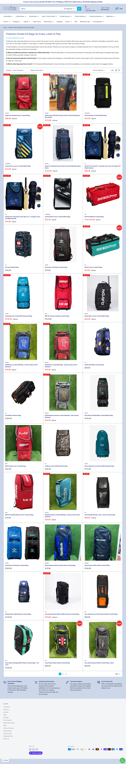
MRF (46, 313)
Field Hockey (48, 21)
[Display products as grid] (116, 70)
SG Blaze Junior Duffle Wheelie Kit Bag (56, 466)
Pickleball (16, 21)
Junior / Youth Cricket (48, 16)
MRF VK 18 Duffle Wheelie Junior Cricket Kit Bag (19, 515)
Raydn (7, 113)
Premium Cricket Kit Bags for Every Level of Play (21, 27)
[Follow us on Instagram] (33, 749)
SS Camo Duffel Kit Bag (12, 267)
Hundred (87, 113)
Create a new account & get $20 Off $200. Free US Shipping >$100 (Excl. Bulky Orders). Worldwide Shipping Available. (63, 2)
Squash (26, 21)
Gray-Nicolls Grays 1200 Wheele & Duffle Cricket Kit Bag (101, 614)
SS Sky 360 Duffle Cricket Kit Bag (94, 364)
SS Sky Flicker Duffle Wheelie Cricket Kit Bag (18, 614)
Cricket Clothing (80, 16)
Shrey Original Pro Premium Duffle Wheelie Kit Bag (99, 466)
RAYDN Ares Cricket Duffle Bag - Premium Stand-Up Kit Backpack (61, 365)
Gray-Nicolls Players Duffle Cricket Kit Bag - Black (99, 663)
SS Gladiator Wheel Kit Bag (13, 415)
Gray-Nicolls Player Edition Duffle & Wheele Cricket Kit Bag (62, 614)
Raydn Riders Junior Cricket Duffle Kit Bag (97, 316)
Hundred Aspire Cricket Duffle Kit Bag (95, 115)
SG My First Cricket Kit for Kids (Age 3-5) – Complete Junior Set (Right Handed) (22, 217)
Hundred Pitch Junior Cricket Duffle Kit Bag (57, 216)
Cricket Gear (33, 16)
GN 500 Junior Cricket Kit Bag (93, 267)
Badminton (109, 16)
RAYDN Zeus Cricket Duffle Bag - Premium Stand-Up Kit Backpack (21, 365)
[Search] (79, 9)
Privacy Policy (7, 733)
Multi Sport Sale (85, 21)
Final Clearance (97, 21)
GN (85, 214)
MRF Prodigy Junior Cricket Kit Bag (15, 466)
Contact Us (6, 707)
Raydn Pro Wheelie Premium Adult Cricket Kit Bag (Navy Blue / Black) (63, 167)
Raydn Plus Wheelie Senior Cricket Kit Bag (17, 115)
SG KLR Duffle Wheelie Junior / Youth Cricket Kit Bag (100, 515)
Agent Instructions (9, 723)
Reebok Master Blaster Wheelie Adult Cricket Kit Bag (60, 565)
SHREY (46, 265)
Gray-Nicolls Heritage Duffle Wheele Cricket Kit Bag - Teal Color (22, 663)
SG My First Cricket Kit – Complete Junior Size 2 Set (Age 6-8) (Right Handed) (103, 167)
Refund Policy (7, 731)
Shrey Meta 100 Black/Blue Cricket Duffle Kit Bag (99, 415)
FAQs (5, 715)
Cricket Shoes (20, 16)
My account (105, 9)
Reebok (47, 563)
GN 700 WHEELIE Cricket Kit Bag (94, 216)
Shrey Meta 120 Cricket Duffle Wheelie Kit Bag (18, 316)
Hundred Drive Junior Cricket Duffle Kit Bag (18, 166)
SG (85, 163)
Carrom (5, 21)
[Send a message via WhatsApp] (122, 760)
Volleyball (59, 21)
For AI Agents (7, 720)
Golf (76, 21)
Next (116, 674)
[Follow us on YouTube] (36, 749)
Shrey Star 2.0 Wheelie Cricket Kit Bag (56, 267)
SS (6, 265)
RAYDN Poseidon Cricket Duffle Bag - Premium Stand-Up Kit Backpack (62, 515)
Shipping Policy (8, 736)
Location (6, 712)
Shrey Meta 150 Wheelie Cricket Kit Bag (16, 565)
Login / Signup (105, 7)
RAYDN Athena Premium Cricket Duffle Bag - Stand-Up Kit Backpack (62, 416)
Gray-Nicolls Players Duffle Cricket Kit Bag (57, 663)
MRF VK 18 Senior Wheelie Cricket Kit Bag (57, 316)
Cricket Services (65, 16)
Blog (4, 725)
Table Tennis (37, 21)
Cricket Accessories (95, 16)
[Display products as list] (119, 70)
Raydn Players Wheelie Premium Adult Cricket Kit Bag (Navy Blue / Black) (62, 116)
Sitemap (5, 717)
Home (5, 27)
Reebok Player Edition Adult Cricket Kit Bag (97, 565)
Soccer (67, 21)
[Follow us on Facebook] (30, 749)
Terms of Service (8, 728)
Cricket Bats (7, 16)
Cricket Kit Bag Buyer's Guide (15, 38)
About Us (6, 709)
